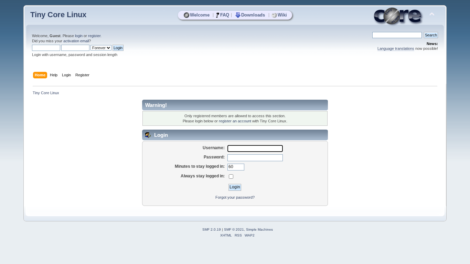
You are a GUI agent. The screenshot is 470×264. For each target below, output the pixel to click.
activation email (76, 41)
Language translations (395, 48)
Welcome (200, 15)
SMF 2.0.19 (211, 229)
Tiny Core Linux (58, 14)
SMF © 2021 (234, 229)
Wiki (282, 15)
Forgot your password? (235, 197)
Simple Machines (259, 229)
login (79, 36)
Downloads (253, 15)
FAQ (224, 15)
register (94, 36)
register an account (235, 121)
